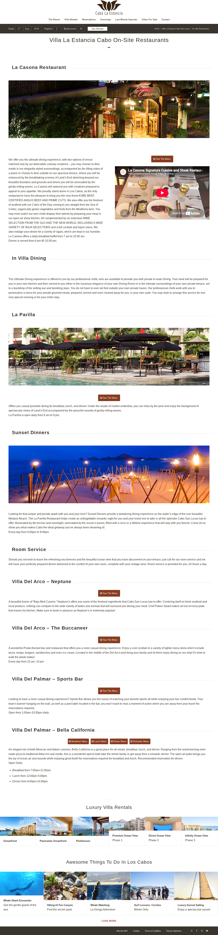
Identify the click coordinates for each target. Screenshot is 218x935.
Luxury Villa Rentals (109, 807)
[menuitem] (54, 19)
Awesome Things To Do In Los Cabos (109, 862)
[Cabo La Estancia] (109, 7)
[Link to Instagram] (201, 930)
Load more (109, 921)
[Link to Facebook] (196, 930)
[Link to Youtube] (206, 930)
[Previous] (16, 109)
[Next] (202, 109)
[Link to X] (191, 930)
